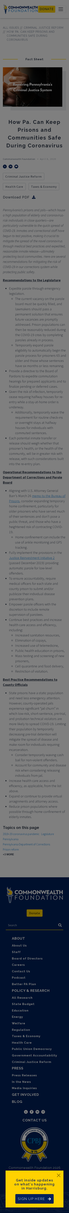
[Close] (58, 1175)
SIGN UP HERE (31, 1199)
